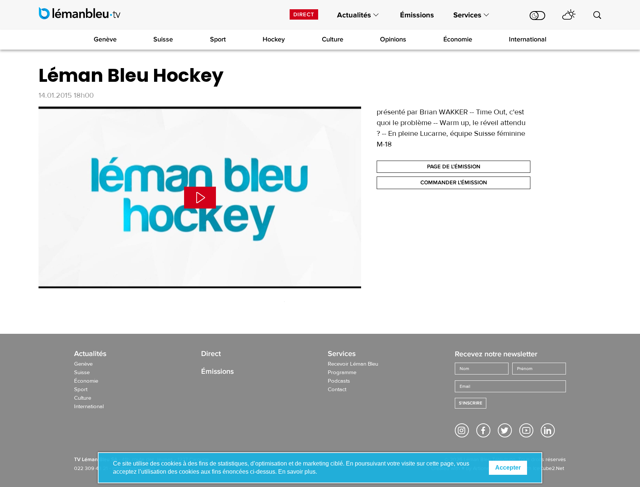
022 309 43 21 (91, 468)
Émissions (417, 15)
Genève (105, 39)
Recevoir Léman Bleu (353, 364)
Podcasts (339, 381)
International (527, 39)
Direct (303, 14)
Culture (332, 39)
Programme (342, 372)
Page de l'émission (453, 166)
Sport (218, 39)
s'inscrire (470, 403)
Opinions (393, 39)
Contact (337, 389)
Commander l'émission (453, 182)
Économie (457, 39)
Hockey (274, 39)
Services (467, 15)
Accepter (508, 467)
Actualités (354, 15)
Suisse (163, 39)
